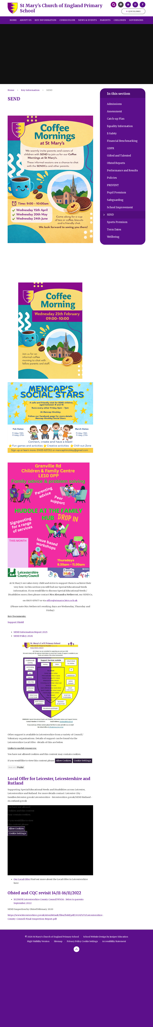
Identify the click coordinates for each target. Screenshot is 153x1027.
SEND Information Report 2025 (31, 632)
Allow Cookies (63, 760)
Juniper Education (119, 936)
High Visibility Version (38, 941)
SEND (49, 90)
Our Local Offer (22, 879)
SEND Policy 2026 (23, 636)
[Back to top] (76, 949)
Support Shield (16, 622)
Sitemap (58, 941)
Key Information (30, 90)
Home (11, 90)
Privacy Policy (74, 941)
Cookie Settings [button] (90, 941)
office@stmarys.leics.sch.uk (61, 600)
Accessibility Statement (114, 941)
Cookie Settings (82, 760)
